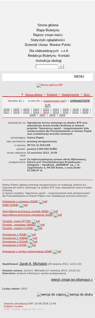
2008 (33, 114)
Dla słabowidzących (44, 51)
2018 (86, 109)
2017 (7, 112)
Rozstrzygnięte (70, 94)
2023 (36, 109)
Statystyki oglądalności (48, 40)
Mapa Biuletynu (47, 30)
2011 (66, 112)
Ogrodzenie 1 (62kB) (14, 234)
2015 (26, 112)
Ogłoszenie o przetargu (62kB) (20, 201)
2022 (46, 109)
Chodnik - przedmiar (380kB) (19, 224)
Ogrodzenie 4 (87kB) (14, 245)
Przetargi (52, 94)
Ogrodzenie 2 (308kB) (15, 238)
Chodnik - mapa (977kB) (16, 221)
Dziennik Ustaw (36, 45)
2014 (36, 112)
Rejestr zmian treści (48, 35)
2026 (7, 109)
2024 (26, 109)
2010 (75, 112)
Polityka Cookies (13, 306)
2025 (16, 109)
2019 (76, 109)
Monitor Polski (60, 45)
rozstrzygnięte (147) (54, 100)
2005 (52, 114)
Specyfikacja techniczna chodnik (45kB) (25, 211)
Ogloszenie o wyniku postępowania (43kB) (27, 251)
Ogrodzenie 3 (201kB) (15, 241)
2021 (56, 109)
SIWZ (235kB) (10, 205)
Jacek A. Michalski (33, 264)
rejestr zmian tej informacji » (72, 279)
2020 (66, 109)
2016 (16, 112)
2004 (62, 114)
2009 (85, 112)
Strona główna (47, 25)
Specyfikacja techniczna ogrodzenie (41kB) (27, 214)
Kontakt (64, 55)
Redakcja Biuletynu (42, 55)
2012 (56, 112)
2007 (43, 114)
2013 (87, 94)
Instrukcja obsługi (49, 61)
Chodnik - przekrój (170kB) (18, 228)
